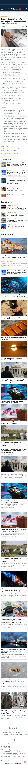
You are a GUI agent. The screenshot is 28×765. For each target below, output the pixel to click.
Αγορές (16, 734)
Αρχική (9, 743)
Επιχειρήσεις (4, 732)
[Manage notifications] (25, 762)
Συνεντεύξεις (5, 734)
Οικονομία (11, 732)
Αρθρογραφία (23, 734)
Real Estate (24, 732)
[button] (2, 8)
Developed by (10, 740)
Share (24, 26)
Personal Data (21, 743)
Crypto (12, 734)
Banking (4, 16)
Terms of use (15, 743)
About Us (5, 743)
